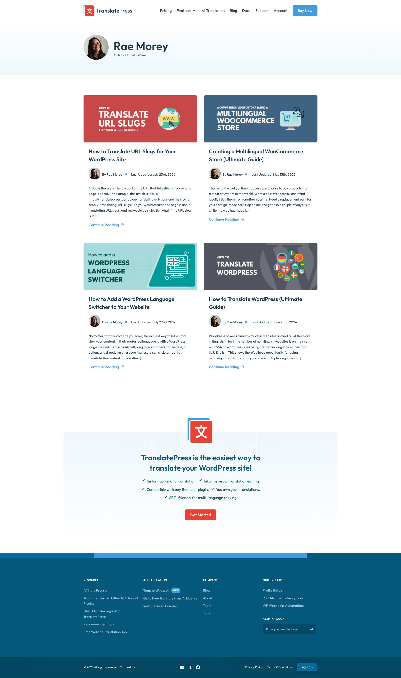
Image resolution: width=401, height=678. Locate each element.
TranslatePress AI (156, 590)
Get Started (200, 514)
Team (207, 605)
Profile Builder (273, 590)
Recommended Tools (99, 624)
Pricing (166, 10)
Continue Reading (104, 224)
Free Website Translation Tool (106, 632)
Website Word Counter (160, 606)
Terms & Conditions (279, 667)
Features (184, 10)
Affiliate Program (96, 590)
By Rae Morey (112, 174)
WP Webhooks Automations (283, 605)
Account (281, 10)
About (207, 598)
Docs (246, 10)
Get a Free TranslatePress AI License (170, 598)
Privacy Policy (254, 667)
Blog (233, 10)
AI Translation (213, 10)
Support (262, 10)
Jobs (206, 613)
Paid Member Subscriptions (283, 598)
